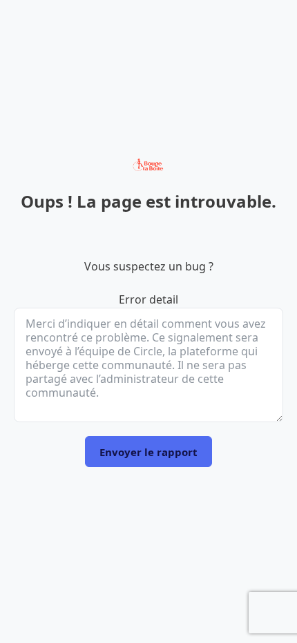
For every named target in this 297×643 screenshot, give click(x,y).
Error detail (148, 299)
